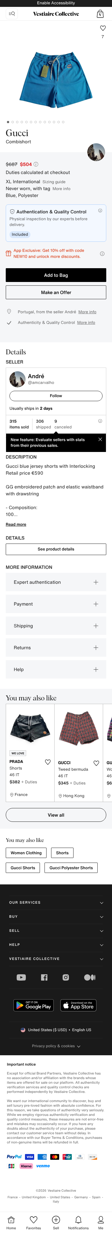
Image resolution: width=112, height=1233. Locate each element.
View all (56, 814)
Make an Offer (56, 292)
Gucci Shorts (23, 868)
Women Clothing (26, 853)
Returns (22, 647)
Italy (56, 1201)
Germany (81, 1197)
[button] (100, 14)
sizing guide (54, 182)
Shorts (62, 853)
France (12, 1197)
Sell (14, 930)
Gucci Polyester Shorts (71, 868)
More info (61, 188)
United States (60, 1197)
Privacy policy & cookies (53, 1046)
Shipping (23, 625)
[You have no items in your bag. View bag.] (100, 14)
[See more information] (102, 253)
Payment (23, 603)
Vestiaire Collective (34, 958)
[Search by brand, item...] (12, 13)
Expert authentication (37, 582)
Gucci (17, 133)
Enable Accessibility (56, 3)
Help (19, 669)
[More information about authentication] (100, 210)
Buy (13, 916)
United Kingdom (34, 1197)
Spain (96, 1197)
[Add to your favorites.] (47, 762)
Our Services (25, 902)
